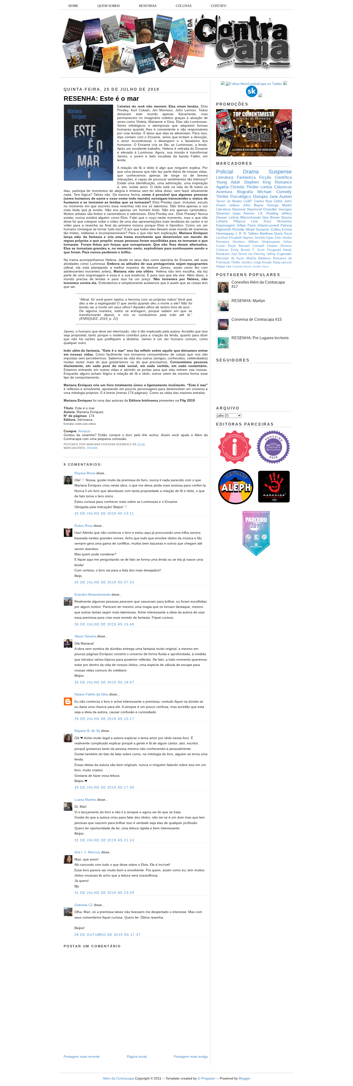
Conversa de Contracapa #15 (256, 319)
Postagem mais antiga (191, 1056)
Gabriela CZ (83, 905)
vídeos (234, 205)
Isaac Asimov (244, 213)
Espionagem (225, 225)
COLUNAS (184, 6)
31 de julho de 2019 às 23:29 (104, 893)
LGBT (247, 201)
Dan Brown (271, 217)
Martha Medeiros (258, 258)
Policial (224, 172)
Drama (92, 447)
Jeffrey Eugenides (279, 254)
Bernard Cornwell (251, 246)
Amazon (84, 431)
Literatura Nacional (230, 209)
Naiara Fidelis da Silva (91, 694)
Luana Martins (85, 799)
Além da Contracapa (118, 1078)
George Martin (279, 205)
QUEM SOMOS (108, 6)
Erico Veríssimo (278, 221)
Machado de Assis (230, 258)
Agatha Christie (230, 187)
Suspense (280, 172)
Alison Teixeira (85, 636)
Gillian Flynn (246, 225)
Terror (220, 201)
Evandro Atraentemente (92, 594)
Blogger (244, 1078)
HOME (73, 6)
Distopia (260, 196)
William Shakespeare (264, 241)
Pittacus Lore (245, 221)
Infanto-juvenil (268, 225)
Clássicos (283, 187)
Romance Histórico (230, 241)
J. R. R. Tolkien (247, 233)
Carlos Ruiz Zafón (268, 201)
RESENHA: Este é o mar (101, 98)
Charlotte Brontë (241, 266)
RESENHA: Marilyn (248, 301)
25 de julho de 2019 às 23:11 (104, 513)
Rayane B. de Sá (87, 731)
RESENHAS (148, 6)
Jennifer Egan (264, 237)
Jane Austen (280, 196)
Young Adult (228, 182)
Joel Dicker (239, 254)
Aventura (224, 192)
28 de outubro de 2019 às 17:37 (107, 935)
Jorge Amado (262, 262)
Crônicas (222, 250)
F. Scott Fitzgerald (266, 250)
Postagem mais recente (82, 1056)
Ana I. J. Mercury (87, 852)
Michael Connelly (274, 192)
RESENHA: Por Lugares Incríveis (260, 338)
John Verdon (283, 237)
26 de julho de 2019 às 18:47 (104, 682)
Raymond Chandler (262, 209)
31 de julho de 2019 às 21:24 (104, 840)
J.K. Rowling (268, 213)
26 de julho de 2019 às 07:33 (104, 582)
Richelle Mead (243, 229)
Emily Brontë (240, 250)
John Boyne (253, 205)
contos (266, 187)
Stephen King (257, 182)
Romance (283, 182)
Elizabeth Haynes (241, 237)
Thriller (252, 187)
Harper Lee (223, 266)
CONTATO (218, 6)
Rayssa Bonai (84, 473)
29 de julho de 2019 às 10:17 (104, 719)
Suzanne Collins (268, 229)
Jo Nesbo (234, 201)
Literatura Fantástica (236, 177)
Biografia (245, 192)
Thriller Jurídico (241, 262)
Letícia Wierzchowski (245, 217)
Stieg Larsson (282, 262)
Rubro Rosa (83, 526)
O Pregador (206, 1078)
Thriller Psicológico (233, 196)
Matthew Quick (271, 233)
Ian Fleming (256, 254)
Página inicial (137, 1056)
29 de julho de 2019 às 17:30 (104, 787)
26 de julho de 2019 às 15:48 (104, 624)
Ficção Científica (275, 177)
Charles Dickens (279, 246)
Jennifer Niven (260, 266)
